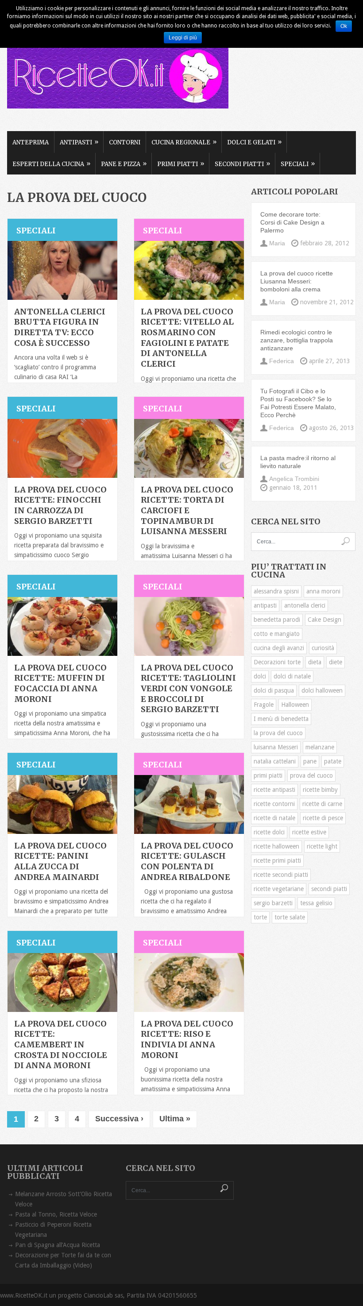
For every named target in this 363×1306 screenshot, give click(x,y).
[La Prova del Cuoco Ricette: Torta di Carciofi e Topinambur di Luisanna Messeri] (189, 448)
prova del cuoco (311, 775)
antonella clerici (304, 605)
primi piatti (268, 775)
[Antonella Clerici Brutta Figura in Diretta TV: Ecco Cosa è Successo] (62, 270)
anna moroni (323, 591)
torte (260, 917)
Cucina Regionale (183, 142)
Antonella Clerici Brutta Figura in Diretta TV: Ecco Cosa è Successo (59, 327)
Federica (281, 360)
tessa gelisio (316, 903)
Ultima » (174, 1118)
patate (332, 761)
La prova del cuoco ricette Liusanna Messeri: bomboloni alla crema (296, 281)
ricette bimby (320, 789)
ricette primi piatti (277, 860)
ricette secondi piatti (281, 874)
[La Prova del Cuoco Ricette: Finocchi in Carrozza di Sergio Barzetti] (62, 448)
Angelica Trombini (294, 478)
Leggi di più (183, 38)
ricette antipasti (274, 789)
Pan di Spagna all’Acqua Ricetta (57, 1244)
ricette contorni (274, 803)
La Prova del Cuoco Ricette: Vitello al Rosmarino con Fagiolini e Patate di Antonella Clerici (187, 337)
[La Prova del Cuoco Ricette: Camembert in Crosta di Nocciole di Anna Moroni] (62, 982)
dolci (260, 676)
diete (335, 662)
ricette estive (309, 832)
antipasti (265, 605)
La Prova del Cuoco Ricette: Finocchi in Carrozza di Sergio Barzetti (60, 505)
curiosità (323, 647)
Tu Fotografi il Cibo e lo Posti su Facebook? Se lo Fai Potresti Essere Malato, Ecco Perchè (298, 403)
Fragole (264, 704)
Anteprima (30, 142)
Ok (343, 26)
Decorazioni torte (277, 662)
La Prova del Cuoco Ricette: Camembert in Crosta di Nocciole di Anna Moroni (60, 1045)
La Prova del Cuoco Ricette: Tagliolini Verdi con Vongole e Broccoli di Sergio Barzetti (188, 689)
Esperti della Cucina (51, 164)
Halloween (295, 704)
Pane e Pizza (124, 164)
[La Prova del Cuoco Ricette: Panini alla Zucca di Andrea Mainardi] (62, 804)
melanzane (319, 747)
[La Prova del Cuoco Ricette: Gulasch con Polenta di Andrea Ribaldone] (189, 804)
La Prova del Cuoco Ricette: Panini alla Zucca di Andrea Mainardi (60, 861)
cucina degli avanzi (279, 647)
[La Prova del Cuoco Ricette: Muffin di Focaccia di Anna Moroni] (62, 626)
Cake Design (324, 619)
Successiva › (119, 1118)
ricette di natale (274, 818)
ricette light (322, 846)
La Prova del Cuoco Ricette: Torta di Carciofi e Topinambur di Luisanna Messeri (187, 510)
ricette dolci (269, 832)
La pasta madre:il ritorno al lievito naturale (298, 461)
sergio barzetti (273, 903)
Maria (277, 243)
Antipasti (79, 142)
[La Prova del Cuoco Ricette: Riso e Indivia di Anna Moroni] (189, 982)
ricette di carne (322, 803)
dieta (314, 662)
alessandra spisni (276, 591)
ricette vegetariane (279, 888)
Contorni (124, 142)
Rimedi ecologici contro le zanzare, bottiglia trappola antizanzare (296, 340)
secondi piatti (329, 888)
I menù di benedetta (281, 718)
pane (310, 761)
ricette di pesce (323, 818)
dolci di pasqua (274, 690)
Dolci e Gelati (254, 142)
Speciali (298, 164)
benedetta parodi (277, 619)
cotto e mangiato (277, 633)
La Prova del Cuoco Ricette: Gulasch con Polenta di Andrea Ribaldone (187, 861)
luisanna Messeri (276, 747)
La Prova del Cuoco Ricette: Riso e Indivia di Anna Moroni (187, 1039)
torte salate (289, 917)
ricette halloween (276, 846)
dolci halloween (322, 690)
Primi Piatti (180, 164)
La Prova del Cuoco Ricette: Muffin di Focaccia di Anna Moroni (60, 683)
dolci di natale (292, 676)
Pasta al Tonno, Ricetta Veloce (56, 1214)
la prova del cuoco (278, 732)
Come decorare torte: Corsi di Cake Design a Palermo (292, 222)
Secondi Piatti (242, 164)
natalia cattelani (275, 761)
